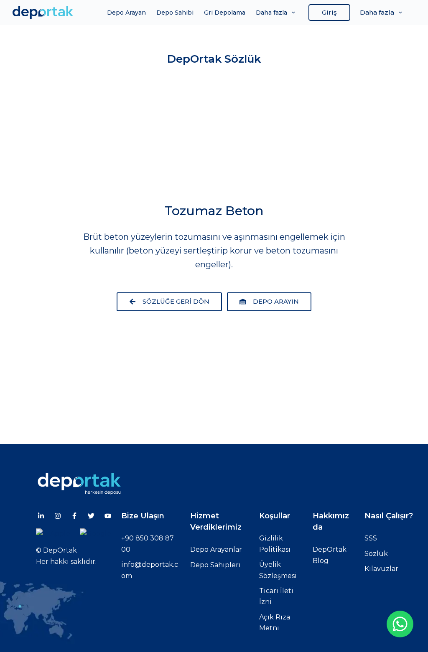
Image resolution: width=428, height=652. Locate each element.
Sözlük (376, 554)
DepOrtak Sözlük (214, 59)
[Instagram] (57, 515)
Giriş (329, 12)
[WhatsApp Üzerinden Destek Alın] (400, 624)
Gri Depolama (224, 12)
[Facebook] (74, 515)
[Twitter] (91, 515)
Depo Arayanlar (216, 549)
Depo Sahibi (175, 12)
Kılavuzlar (381, 569)
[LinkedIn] (41, 515)
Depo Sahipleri (215, 565)
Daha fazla (271, 12)
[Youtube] (107, 515)
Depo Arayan (126, 12)
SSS (370, 538)
